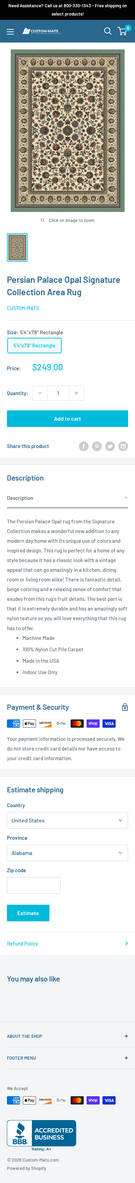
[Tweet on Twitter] (110, 446)
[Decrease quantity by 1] (40, 393)
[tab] (67, 498)
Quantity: (17, 393)
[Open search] (108, 31)
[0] (122, 31)
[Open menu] (10, 32)
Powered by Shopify (26, 1168)
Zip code (16, 870)
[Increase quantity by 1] (76, 393)
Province (17, 838)
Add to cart (67, 418)
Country (16, 805)
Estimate (28, 913)
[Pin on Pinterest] (97, 446)
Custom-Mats (23, 308)
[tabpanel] (67, 594)
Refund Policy (22, 943)
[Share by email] (123, 446)
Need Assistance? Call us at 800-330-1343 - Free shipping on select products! (67, 10)
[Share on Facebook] (84, 446)
